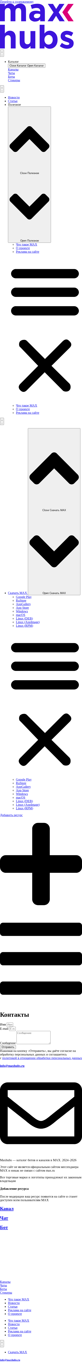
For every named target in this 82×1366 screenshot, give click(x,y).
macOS (20, 615)
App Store (22, 607)
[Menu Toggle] (2, 53)
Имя (3, 1024)
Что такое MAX (26, 244)
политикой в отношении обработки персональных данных (42, 1058)
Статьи (13, 1306)
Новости (14, 1303)
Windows (22, 611)
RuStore (21, 600)
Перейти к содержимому (17, 1)
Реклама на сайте (27, 251)
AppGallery (23, 604)
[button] (45, 329)
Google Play (24, 597)
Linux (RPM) (24, 625)
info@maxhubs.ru (12, 1066)
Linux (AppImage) (28, 622)
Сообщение (8, 1043)
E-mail (4, 1028)
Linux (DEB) (24, 618)
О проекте (23, 248)
